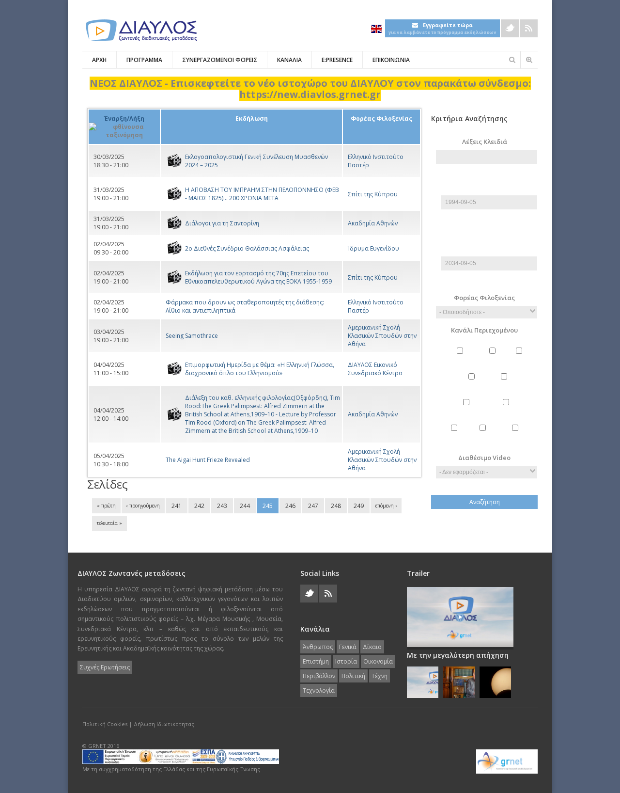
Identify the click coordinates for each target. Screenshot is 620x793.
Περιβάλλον (507, 410)
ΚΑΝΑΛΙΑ (289, 60)
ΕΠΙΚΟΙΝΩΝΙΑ (391, 60)
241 (176, 506)
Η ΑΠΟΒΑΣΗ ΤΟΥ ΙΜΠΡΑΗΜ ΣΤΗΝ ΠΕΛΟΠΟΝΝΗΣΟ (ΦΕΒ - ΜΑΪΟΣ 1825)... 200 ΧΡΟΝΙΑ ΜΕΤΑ (262, 194)
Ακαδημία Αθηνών (373, 223)
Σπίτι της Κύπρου (373, 194)
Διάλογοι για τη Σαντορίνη (222, 223)
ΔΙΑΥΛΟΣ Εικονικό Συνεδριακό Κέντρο (375, 369)
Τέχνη (484, 436)
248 (336, 506)
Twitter (509, 28)
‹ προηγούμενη (143, 505)
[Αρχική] (140, 30)
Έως (486, 240)
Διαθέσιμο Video (484, 457)
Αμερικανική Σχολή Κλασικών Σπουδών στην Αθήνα (382, 335)
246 (290, 506)
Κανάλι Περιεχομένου (484, 330)
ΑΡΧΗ (99, 60)
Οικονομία (467, 410)
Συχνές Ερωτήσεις (105, 667)
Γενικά (493, 359)
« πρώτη (106, 505)
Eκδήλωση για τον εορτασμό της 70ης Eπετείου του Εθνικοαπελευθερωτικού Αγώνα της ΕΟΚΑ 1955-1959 (258, 277)
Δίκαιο (520, 359)
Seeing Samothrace (192, 336)
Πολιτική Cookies (104, 724)
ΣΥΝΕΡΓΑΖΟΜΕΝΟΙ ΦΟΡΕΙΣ (219, 60)
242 (199, 506)
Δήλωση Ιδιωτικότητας (164, 724)
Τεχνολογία (516, 436)
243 (222, 506)
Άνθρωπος (461, 359)
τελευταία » (109, 523)
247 (313, 506)
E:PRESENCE (337, 60)
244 (245, 506)
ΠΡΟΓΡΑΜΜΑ (144, 60)
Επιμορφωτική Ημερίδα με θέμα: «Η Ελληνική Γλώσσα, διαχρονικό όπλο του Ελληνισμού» (259, 369)
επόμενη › (386, 505)
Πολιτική (455, 436)
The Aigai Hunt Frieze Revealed (208, 460)
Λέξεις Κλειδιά (484, 141)
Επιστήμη (473, 385)
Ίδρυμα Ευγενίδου (373, 248)
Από (486, 179)
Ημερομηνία (489, 191)
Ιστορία (505, 385)
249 (359, 506)
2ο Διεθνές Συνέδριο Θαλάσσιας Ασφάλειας (247, 248)
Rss (528, 28)
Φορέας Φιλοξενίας (484, 297)
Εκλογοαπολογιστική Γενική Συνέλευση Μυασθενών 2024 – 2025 (256, 161)
